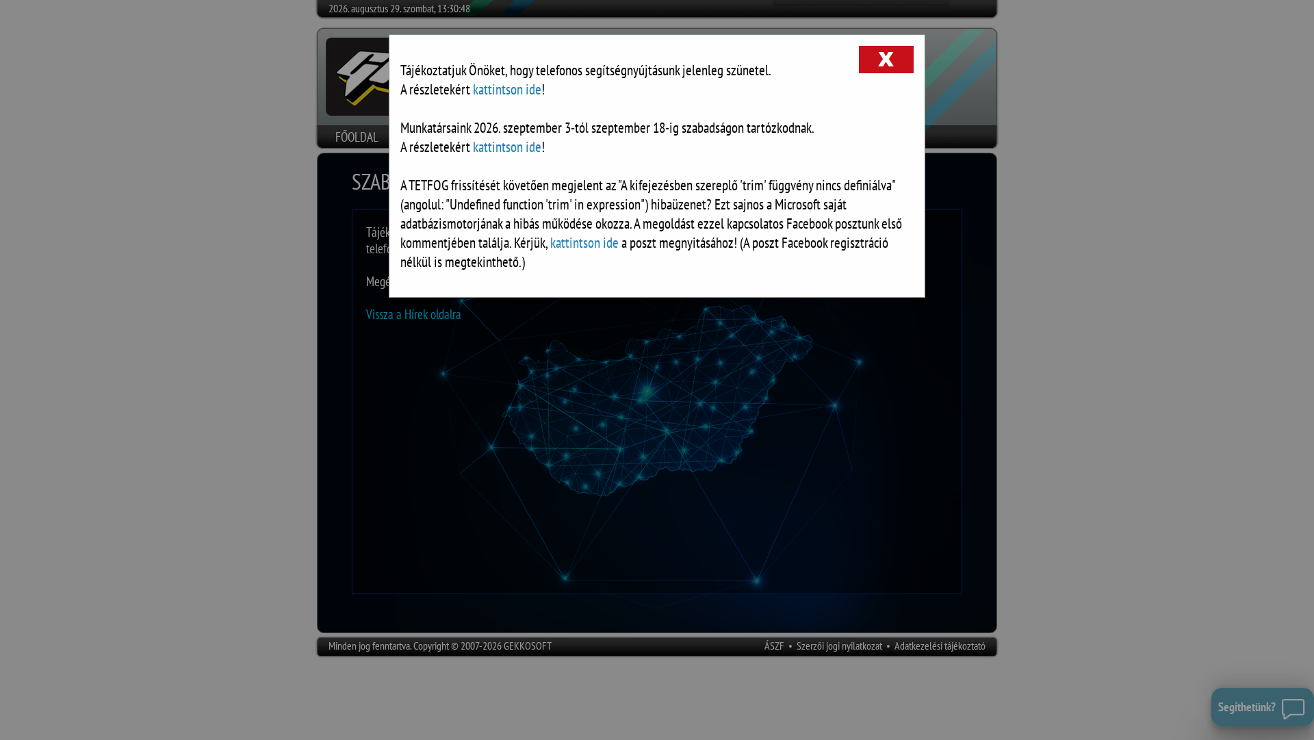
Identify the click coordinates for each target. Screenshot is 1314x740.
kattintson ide (507, 89)
